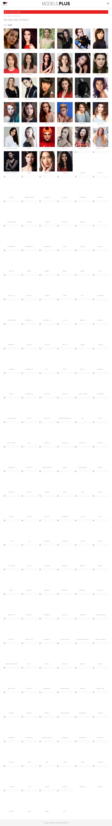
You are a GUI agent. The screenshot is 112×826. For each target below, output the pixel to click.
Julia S (29, 418)
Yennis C (82, 786)
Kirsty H (100, 443)
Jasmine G (100, 369)
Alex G (65, 50)
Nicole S (65, 615)
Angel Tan (47, 99)
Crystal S (100, 197)
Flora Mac (100, 295)
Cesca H (65, 148)
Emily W (11, 271)
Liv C (29, 541)
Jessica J (65, 394)
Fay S (82, 295)
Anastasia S (83, 74)
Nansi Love (11, 615)
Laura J (64, 467)
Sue (47, 762)
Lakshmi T (29, 467)
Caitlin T (83, 123)
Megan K (47, 590)
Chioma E (83, 173)
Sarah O (29, 713)
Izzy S (65, 369)
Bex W (47, 123)
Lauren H (11, 492)
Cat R (29, 148)
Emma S (65, 271)
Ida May (100, 344)
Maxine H (29, 590)
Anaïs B (64, 74)
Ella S (65, 246)
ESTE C (100, 271)
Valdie (47, 786)
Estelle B (11, 295)
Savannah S (82, 713)
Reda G (47, 664)
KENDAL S (47, 443)
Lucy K (100, 541)
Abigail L (29, 50)
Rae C (29, 664)
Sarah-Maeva (65, 713)
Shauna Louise (47, 737)
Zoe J (65, 811)
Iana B (83, 344)
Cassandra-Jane (11, 148)
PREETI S (11, 639)
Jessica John (82, 394)
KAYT (29, 443)
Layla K (29, 492)
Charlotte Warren (11, 173)
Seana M (100, 713)
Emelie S (100, 246)
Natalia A (29, 615)
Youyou (100, 786)
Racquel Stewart (12, 664)
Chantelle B (82, 148)
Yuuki (29, 811)
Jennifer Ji (29, 394)
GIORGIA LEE (47, 320)
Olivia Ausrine (100, 615)
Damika (29, 222)
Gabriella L (29, 320)
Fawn (65, 295)
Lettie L (47, 516)
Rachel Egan (65, 639)
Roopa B (82, 664)
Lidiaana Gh (65, 516)
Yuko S (11, 811)
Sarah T (47, 713)
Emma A (29, 271)
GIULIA (65, 320)
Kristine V (11, 467)
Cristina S (82, 197)
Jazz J (11, 394)
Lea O (82, 492)
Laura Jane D (82, 467)
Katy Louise (12, 443)
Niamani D (47, 615)
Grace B (82, 320)
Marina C (65, 565)
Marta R (82, 565)
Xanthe (64, 786)
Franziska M (11, 320)
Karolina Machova (65, 418)
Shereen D (82, 737)
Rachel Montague (83, 639)
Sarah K (11, 713)
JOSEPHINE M (11, 418)
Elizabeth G (47, 246)
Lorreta (65, 541)
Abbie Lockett (12, 50)
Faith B (29, 295)
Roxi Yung (11, 688)
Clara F (64, 197)
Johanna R (100, 394)
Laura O (100, 467)
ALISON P (29, 74)
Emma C (47, 271)
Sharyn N (29, 737)
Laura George (47, 467)
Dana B (47, 222)
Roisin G (65, 664)
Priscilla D (29, 639)
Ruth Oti (29, 688)
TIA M (29, 786)
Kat (82, 418)
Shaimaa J (11, 737)
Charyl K (47, 173)
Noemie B (83, 615)
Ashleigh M (11, 123)
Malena (47, 565)
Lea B (65, 492)
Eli (100, 222)
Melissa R (65, 590)
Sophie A (11, 762)
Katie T (100, 418)
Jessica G (47, 394)
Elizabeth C (29, 246)
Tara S (65, 762)
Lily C (11, 541)
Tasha (83, 762)
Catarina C (47, 148)
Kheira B (65, 443)
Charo (29, 173)
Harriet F (11, 344)
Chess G (65, 173)
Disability (10, 25)
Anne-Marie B (100, 99)
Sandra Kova (65, 688)
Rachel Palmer (100, 639)
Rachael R (47, 639)
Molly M (100, 590)
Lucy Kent (11, 565)
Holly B (47, 344)
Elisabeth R (11, 246)
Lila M (83, 516)
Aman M (47, 74)
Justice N (47, 418)
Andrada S (11, 99)
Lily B (100, 516)
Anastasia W (100, 74)
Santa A (82, 688)
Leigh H (11, 516)
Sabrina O (47, 688)
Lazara (47, 492)
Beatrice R (29, 123)
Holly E (64, 344)
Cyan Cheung (11, 222)
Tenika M (100, 762)
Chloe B (100, 173)
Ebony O (82, 222)
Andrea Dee (29, 99)
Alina (11, 74)
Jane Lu (82, 369)
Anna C (82, 99)
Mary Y (11, 590)
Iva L (47, 369)
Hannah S (100, 320)
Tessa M (11, 786)
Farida (47, 295)
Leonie (29, 516)
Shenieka (65, 737)
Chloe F (11, 197)
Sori (29, 762)
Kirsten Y (82, 443)
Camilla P (100, 123)
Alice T (100, 50)
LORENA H (47, 541)
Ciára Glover (29, 197)
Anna (65, 99)
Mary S (100, 565)
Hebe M (29, 344)
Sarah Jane (100, 688)
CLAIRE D (47, 197)
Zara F (47, 811)
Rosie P (100, 664)
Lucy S (29, 565)
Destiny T (65, 222)
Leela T (100, 492)
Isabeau (11, 369)
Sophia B (100, 737)
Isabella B (29, 369)
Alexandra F (82, 50)
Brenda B (65, 123)
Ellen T (82, 246)
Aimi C (47, 50)
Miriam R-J (82, 590)
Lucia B (82, 541)
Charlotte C (100, 148)
